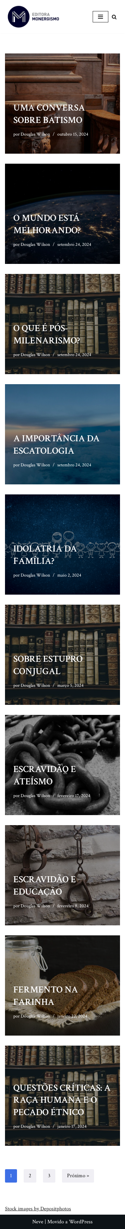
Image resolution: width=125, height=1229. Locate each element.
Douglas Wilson (35, 134)
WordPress (81, 1221)
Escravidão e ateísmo (44, 775)
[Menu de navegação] (100, 16)
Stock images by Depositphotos (38, 1208)
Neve (37, 1221)
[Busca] (114, 16)
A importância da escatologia (56, 444)
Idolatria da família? (45, 555)
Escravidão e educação (44, 885)
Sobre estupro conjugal (48, 665)
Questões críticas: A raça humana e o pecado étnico (62, 1100)
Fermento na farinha (45, 995)
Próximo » (78, 1175)
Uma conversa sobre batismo (49, 114)
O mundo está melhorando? (47, 224)
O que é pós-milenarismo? (46, 334)
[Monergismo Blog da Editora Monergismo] (33, 17)
